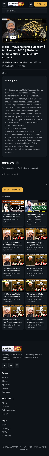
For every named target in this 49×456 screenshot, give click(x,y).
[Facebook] (4, 365)
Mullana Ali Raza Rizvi (10, 220)
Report (5, 414)
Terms (4, 425)
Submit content (8, 410)
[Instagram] (17, 365)
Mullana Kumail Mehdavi (16, 62)
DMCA (4, 432)
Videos (5, 377)
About (4, 403)
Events (5, 388)
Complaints (6, 436)
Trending (6, 392)
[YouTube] (10, 365)
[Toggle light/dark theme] (31, 4)
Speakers (6, 385)
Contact (5, 406)
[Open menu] (4, 4)
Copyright (6, 428)
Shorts (5, 381)
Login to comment (12, 190)
